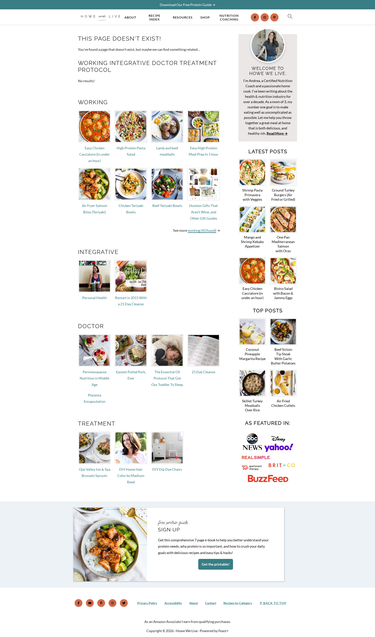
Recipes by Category (237, 603)
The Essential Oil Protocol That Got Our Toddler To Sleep (167, 378)
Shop (205, 17)
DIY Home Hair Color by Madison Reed (130, 475)
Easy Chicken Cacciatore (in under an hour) (94, 154)
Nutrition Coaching (229, 17)
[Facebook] (255, 17)
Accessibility (173, 603)
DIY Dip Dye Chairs (167, 469)
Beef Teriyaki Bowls (167, 205)
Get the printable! (215, 564)
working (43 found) (202, 230)
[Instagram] (265, 17)
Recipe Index (154, 17)
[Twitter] (124, 603)
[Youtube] (90, 603)
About (130, 17)
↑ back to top (273, 603)
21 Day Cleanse (203, 372)
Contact (210, 603)
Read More (275, 133)
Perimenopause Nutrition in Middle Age (94, 378)
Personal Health (94, 298)
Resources (183, 17)
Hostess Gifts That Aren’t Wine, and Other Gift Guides (203, 211)
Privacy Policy (147, 603)
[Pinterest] (274, 17)
